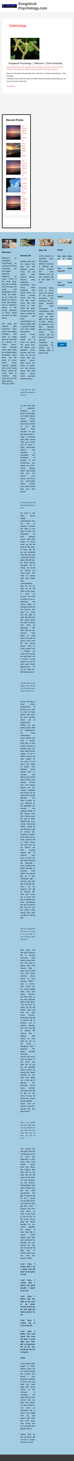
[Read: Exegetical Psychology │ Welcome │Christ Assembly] (25, 48)
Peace (49, 67)
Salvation (10, 69)
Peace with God (57, 67)
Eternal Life (20, 67)
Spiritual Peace (19, 69)
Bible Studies (11, 67)
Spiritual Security (31, 69)
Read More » (11, 86)
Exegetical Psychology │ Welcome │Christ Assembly (35, 63)
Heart (44, 67)
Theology (46, 69)
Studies (40, 69)
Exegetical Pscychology (33, 67)
